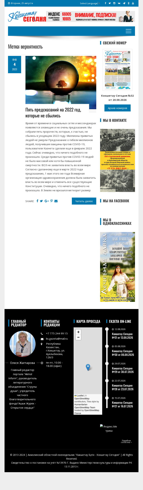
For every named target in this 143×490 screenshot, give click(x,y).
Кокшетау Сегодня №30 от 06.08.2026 (123, 353)
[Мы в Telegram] (124, 3)
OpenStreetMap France (86, 412)
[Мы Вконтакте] (119, 3)
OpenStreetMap (81, 398)
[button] (88, 367)
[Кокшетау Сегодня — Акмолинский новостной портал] (27, 16)
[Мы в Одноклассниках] (128, 3)
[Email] (56, 201)
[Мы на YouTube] (133, 3)
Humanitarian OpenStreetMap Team (84, 406)
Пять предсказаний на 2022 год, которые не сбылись (53, 112)
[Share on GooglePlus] (47, 201)
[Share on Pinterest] (52, 201)
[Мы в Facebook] (105, 3)
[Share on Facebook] (37, 201)
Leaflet (80, 395)
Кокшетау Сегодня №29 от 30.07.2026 (123, 370)
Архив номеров (117, 108)
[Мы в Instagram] (114, 3)
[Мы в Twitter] (110, 3)
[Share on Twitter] (41, 201)
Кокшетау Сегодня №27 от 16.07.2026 (122, 404)
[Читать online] (117, 69)
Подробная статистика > (126, 441)
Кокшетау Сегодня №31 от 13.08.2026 (122, 336)
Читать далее (84, 201)
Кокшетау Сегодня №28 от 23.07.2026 (122, 387)
